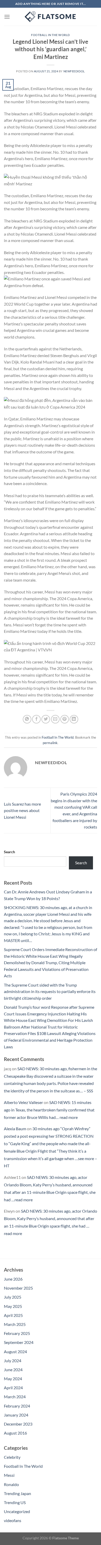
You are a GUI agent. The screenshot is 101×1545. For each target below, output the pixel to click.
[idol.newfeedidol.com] (50, 16)
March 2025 (15, 1324)
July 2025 (12, 1296)
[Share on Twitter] (45, 719)
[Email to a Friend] (55, 719)
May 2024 (13, 1378)
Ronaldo (11, 1484)
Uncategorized (17, 1511)
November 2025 (18, 1287)
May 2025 (13, 1306)
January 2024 (16, 1414)
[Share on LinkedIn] (74, 719)
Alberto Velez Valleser (23, 1102)
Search (9, 852)
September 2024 (18, 1342)
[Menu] (7, 16)
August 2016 (15, 1432)
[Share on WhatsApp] (27, 719)
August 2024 (15, 1351)
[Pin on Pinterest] (64, 719)
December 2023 (18, 1423)
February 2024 (17, 1405)
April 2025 (13, 1315)
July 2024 (12, 1360)
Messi (9, 1475)
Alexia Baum (15, 1128)
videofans (12, 1520)
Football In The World (50, 35)
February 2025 (17, 1333)
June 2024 (13, 1369)
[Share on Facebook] (36, 719)
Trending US (15, 1502)
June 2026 (13, 1278)
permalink (50, 743)
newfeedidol (74, 71)
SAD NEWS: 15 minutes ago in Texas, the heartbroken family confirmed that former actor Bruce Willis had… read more (49, 1110)
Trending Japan (17, 1493)
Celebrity (12, 1457)
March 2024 (15, 1396)
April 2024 (13, 1387)
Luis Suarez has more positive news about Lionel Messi (22, 810)
